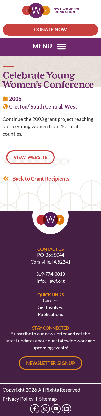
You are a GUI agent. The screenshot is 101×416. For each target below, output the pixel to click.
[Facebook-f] (34, 408)
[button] (61, 46)
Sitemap (48, 399)
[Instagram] (45, 408)
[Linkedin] (66, 408)
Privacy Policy (18, 399)
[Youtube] (56, 408)
